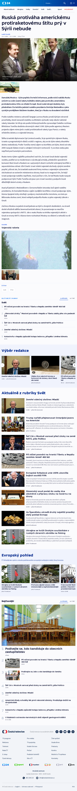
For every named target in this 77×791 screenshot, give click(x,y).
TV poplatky (31, 742)
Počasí (29, 750)
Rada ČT (5, 750)
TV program (6, 738)
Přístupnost (39, 787)
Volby (28, 9)
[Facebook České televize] (61, 731)
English (17, 787)
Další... (49, 9)
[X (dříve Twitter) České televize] (69, 731)
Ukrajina (20, 9)
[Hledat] (64, 3)
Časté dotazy (6, 758)
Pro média (30, 738)
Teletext (5, 746)
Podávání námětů (33, 754)
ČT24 (11, 290)
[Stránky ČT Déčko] (48, 765)
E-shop (4, 754)
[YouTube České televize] (65, 731)
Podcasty (54, 746)
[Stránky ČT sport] (19, 765)
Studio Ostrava (32, 746)
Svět (42, 9)
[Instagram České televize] (57, 731)
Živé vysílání (55, 738)
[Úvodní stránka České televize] (13, 731)
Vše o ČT (30, 758)
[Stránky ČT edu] (71, 765)
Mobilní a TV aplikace (58, 754)
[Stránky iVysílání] (34, 765)
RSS (73, 787)
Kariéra (53, 750)
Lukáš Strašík (6, 34)
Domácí (35, 9)
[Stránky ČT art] (59, 765)
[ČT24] (6, 3)
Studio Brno (55, 742)
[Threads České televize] (73, 731)
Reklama (5, 742)
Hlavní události (9, 9)
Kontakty (54, 758)
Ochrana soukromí (27, 787)
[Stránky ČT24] (5, 765)
